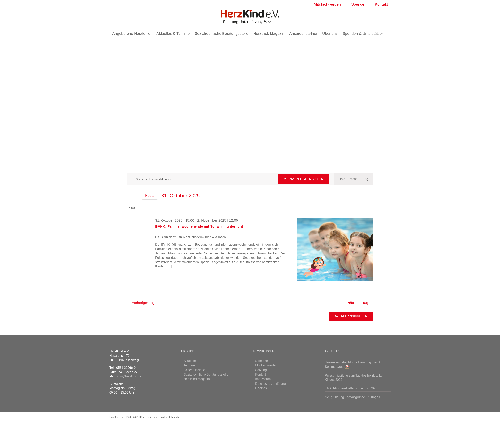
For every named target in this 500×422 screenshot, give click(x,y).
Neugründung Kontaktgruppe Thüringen (352, 397)
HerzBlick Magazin (197, 379)
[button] (247, 44)
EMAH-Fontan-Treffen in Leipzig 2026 (351, 388)
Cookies (261, 388)
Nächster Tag (357, 303)
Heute (149, 196)
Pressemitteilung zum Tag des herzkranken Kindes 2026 (354, 377)
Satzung (261, 370)
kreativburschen (172, 417)
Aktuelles (190, 360)
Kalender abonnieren (350, 316)
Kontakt (260, 374)
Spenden (261, 360)
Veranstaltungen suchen (303, 179)
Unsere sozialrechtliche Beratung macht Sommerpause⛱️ (352, 364)
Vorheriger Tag (143, 303)
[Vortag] (129, 195)
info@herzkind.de (129, 376)
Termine (189, 365)
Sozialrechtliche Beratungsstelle (206, 374)
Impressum (263, 379)
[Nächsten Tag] (136, 195)
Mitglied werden (266, 365)
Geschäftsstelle (194, 370)
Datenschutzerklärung (270, 383)
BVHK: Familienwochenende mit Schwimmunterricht (199, 226)
